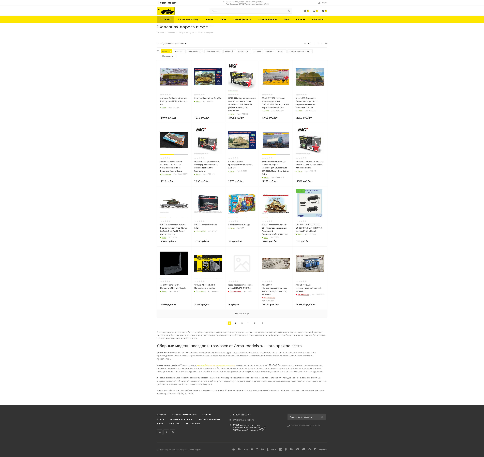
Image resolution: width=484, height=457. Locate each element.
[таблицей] (326, 44)
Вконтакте (159, 432)
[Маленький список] (305, 44)
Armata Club (193, 424)
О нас (160, 424)
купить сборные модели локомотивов (216, 365)
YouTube (172, 432)
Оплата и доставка (181, 419)
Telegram (166, 432)
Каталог (161, 415)
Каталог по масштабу (184, 415)
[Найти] (289, 11)
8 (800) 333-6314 (241, 415)
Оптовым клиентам (209, 419)
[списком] (322, 44)
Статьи (161, 419)
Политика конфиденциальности (306, 426)
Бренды (206, 415)
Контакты (174, 424)
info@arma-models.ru (243, 420)
